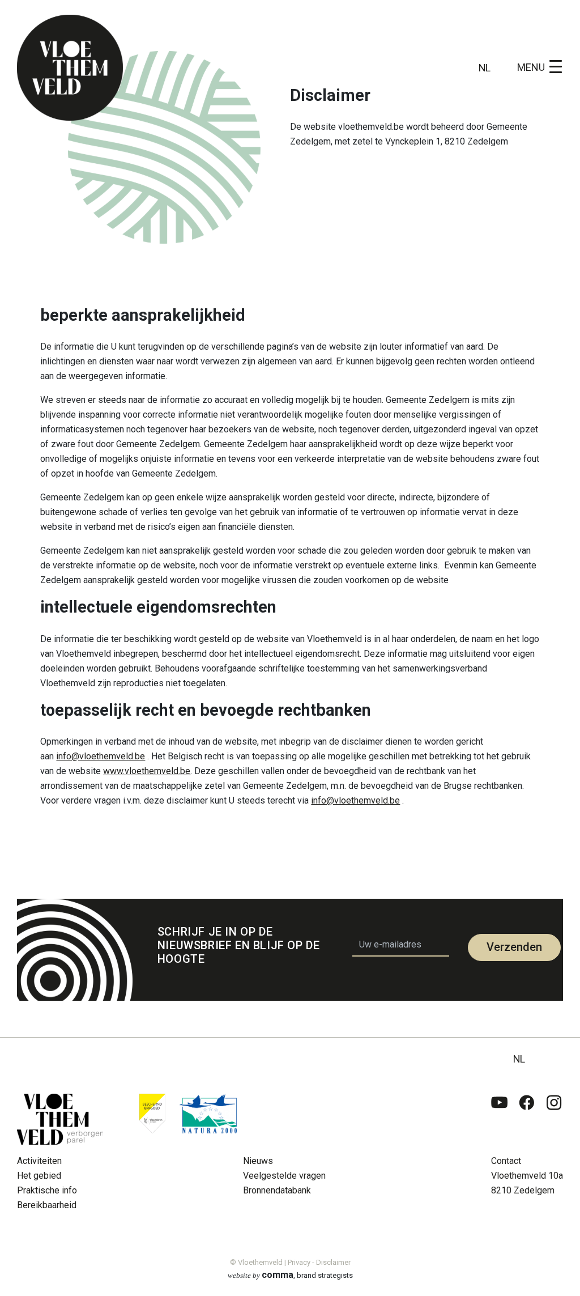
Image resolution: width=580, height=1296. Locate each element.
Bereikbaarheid (46, 1205)
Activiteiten (39, 1160)
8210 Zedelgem (523, 1190)
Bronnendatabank (277, 1190)
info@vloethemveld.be (100, 756)
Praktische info (47, 1190)
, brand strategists (290, 1274)
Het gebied (39, 1175)
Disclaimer (333, 1262)
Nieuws (258, 1160)
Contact (506, 1160)
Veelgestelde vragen (284, 1175)
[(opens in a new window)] (500, 1119)
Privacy (299, 1262)
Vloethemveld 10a (527, 1175)
